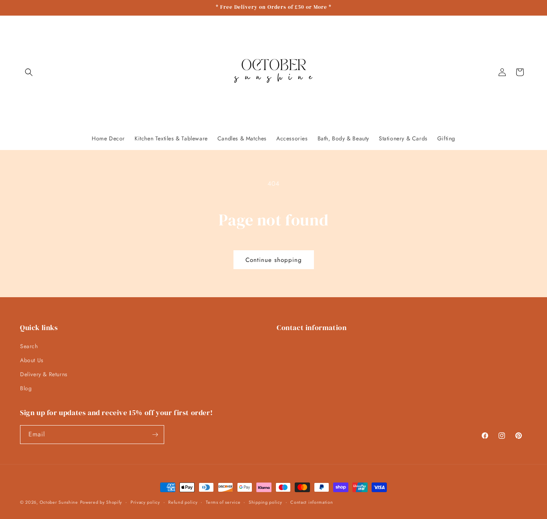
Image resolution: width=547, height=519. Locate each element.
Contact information (311, 502)
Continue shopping (273, 259)
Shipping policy (265, 502)
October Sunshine (59, 502)
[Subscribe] (155, 434)
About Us (32, 360)
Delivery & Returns (44, 374)
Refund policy (182, 502)
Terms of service (223, 502)
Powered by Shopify (101, 502)
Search (29, 346)
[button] (29, 72)
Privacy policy (145, 502)
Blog (26, 388)
